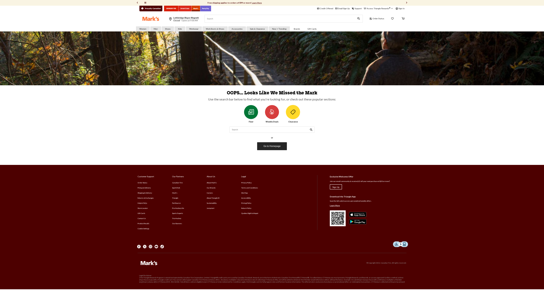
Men (156, 29)
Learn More (257, 3)
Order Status (378, 18)
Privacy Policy (246, 183)
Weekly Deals (272, 121)
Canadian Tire (177, 183)
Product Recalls (143, 223)
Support (358, 8)
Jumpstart (210, 208)
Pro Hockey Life (178, 208)
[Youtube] (156, 246)
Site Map (244, 193)
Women (142, 29)
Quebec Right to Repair (249, 213)
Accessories (237, 29)
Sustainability (212, 203)
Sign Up (335, 187)
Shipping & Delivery (145, 193)
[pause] (145, 3)
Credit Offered (326, 8)
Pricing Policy (246, 203)
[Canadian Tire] (171, 8)
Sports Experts (177, 213)
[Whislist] (392, 18)
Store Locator (143, 208)
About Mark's (212, 183)
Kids (180, 29)
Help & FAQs (142, 203)
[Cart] (403, 18)
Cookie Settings (143, 229)
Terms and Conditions (249, 188)
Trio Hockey (176, 218)
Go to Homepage (272, 146)
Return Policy (246, 208)
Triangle (175, 198)
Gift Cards (312, 29)
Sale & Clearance (257, 29)
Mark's (174, 193)
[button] (358, 18)
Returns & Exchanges (146, 198)
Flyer (251, 121)
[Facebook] (139, 246)
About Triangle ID (213, 198)
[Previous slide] (137, 3)
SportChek (176, 188)
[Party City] (205, 8)
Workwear (193, 29)
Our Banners (177, 223)
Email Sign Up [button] (344, 8)
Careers (210, 193)
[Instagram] (150, 246)
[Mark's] (196, 8)
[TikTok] (162, 246)
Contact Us (142, 218)
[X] (144, 246)
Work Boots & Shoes (215, 29)
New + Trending (279, 29)
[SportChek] (185, 8)
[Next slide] (406, 3)
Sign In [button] (402, 8)
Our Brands (211, 188)
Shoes (168, 29)
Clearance (293, 121)
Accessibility (246, 198)
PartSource (176, 203)
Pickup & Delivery (144, 188)
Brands (297, 29)
